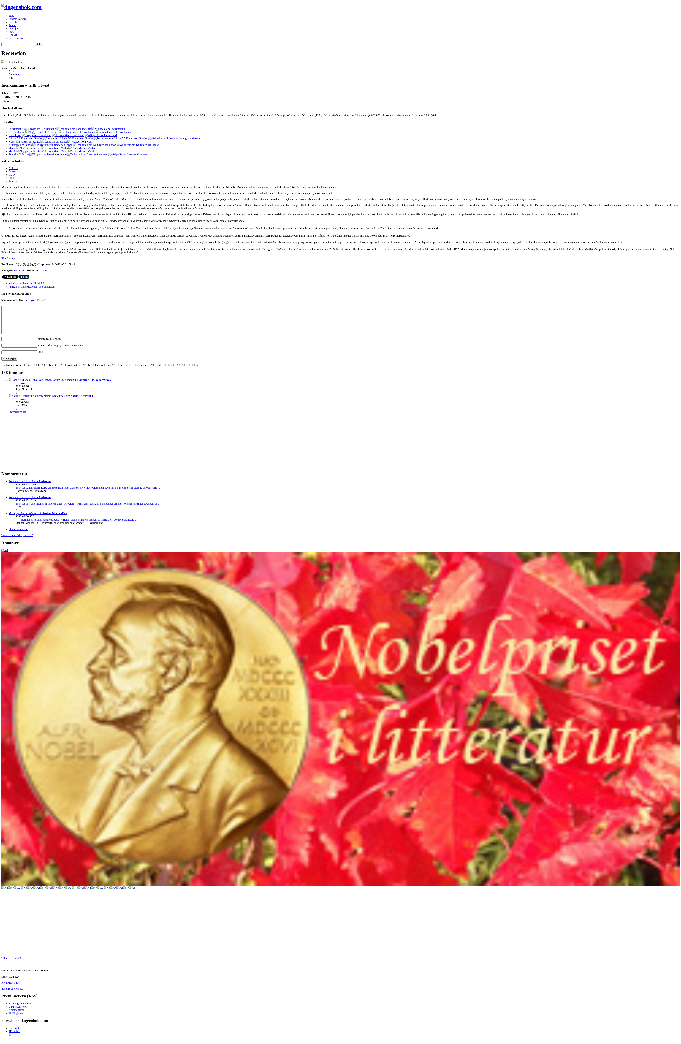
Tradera (13, 180)
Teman (12, 25)
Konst (12, 141)
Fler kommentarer (18, 529)
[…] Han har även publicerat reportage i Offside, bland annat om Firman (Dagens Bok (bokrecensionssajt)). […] (78, 519)
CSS (16, 982)
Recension (19, 270)
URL (41, 352)
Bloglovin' (18, 1013)
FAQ (11, 31)
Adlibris (13, 168)
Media (12, 147)
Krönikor (14, 22)
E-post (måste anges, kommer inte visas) (60, 345)
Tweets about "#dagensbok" (17, 535)
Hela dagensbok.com (20, 1003)
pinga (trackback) (34, 300)
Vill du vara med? (11, 958)
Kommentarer (16, 1009)
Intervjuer (14, 28)
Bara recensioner (18, 1006)
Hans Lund (15, 135)
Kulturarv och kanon (20, 144)
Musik (12, 151)
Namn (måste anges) (49, 338)
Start (11, 15)
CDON (13, 174)
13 (17, 525)
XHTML (6, 982)
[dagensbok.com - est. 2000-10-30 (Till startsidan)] (21, 7)
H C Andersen (17, 132)
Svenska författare (19, 154)
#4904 (44, 270)
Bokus (12, 171)
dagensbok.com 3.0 (12, 988)
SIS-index (14, 1031)
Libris (12, 177)
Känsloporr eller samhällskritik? (26, 283)
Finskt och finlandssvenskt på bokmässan (32, 286)
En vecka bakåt (17, 411)
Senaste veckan (17, 18)
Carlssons (14, 74)
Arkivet (13, 34)
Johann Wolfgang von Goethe (25, 138)
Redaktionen (16, 38)
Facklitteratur (16, 128)
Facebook (14, 1028)
